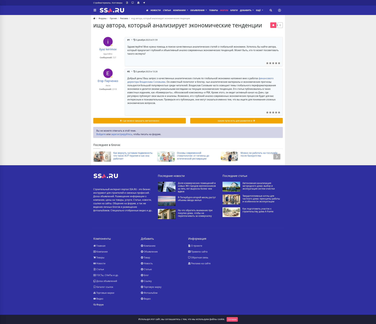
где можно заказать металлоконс (140, 120)
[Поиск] (271, 10)
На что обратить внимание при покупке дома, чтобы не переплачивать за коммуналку (195, 213)
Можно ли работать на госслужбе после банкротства (259, 154)
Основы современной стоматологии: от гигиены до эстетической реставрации (193, 156)
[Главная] (147, 10)
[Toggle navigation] (279, 10)
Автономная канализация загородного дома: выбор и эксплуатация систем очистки (258, 186)
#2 (128, 71)
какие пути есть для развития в (235, 120)
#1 (128, 39)
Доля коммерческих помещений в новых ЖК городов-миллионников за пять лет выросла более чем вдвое (197, 187)
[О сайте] (127, 3)
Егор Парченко (108, 81)
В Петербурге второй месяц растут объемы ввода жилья (197, 199)
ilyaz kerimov (108, 49)
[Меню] (95, 10)
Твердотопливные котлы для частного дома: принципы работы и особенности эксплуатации (261, 199)
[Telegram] (144, 3)
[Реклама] (139, 3)
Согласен (232, 319)
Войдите (101, 134)
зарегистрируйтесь (121, 134)
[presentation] (99, 157)
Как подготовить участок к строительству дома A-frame (257, 210)
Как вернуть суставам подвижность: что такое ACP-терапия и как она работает (133, 156)
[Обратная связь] (133, 3)
